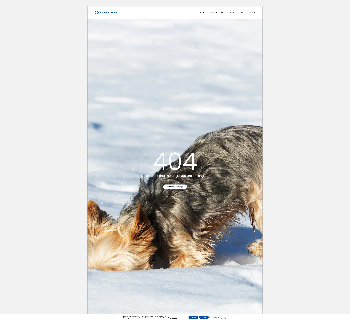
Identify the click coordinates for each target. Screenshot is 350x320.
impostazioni (173, 318)
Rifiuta (204, 317)
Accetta (193, 317)
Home (201, 12)
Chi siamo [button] (212, 12)
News (242, 12)
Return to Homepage (175, 187)
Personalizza (216, 317)
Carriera (232, 12)
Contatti (251, 12)
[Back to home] (106, 12)
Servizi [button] (222, 12)
